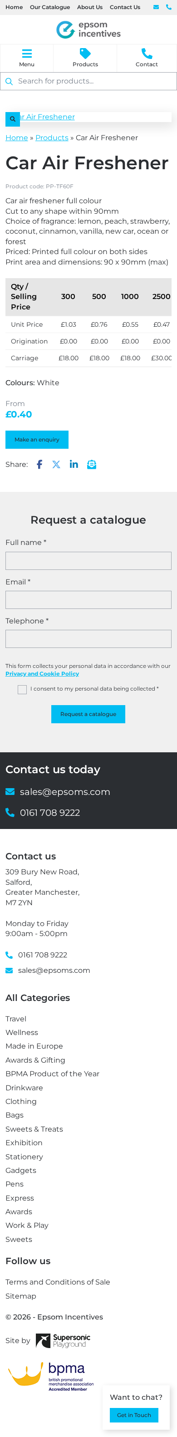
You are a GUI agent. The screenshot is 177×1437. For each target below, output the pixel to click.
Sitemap (20, 1296)
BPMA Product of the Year (52, 1073)
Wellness (21, 1032)
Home (14, 7)
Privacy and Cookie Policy (42, 673)
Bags (14, 1115)
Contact (147, 64)
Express (19, 1198)
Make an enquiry (37, 439)
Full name (25, 542)
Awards (18, 1211)
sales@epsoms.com (156, 7)
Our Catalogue (50, 7)
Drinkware (24, 1088)
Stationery (24, 1157)
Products (85, 64)
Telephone (27, 621)
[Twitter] (56, 465)
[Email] (91, 465)
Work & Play (27, 1225)
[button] (12, 119)
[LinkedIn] (74, 465)
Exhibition (24, 1142)
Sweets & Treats (34, 1129)
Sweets (18, 1239)
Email (17, 582)
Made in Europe (34, 1046)
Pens (14, 1184)
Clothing (21, 1101)
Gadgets (20, 1170)
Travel (15, 1019)
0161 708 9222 (169, 7)
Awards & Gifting (35, 1060)
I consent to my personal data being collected (94, 688)
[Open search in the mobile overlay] (88, 81)
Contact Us (125, 7)
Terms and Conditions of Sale (57, 1282)
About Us (90, 7)
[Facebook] (40, 465)
